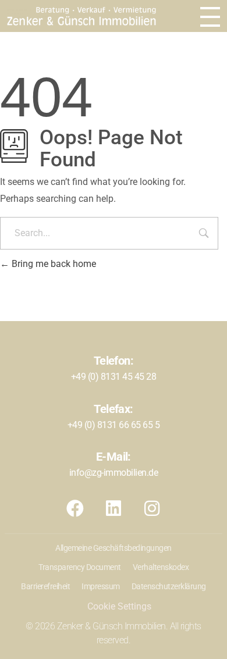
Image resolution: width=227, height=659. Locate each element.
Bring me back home (52, 263)
